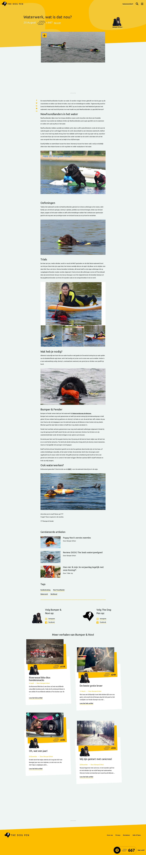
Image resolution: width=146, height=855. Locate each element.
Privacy (117, 835)
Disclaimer (126, 835)
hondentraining (45, 590)
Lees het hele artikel (35, 698)
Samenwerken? (128, 4)
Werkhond (54, 594)
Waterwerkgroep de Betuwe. (81, 413)
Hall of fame (137, 835)
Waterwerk (44, 594)
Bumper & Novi (117, 27)
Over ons (110, 835)
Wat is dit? (57, 23)
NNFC (70, 469)
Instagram (51, 618)
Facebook (51, 622)
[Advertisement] (73, 80)
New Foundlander (59, 590)
